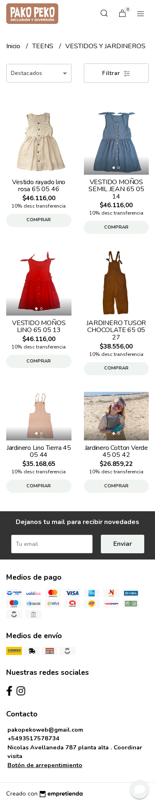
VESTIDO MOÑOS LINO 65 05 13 (38, 326)
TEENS (43, 46)
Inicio (14, 46)
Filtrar (112, 73)
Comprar (38, 220)
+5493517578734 (33, 738)
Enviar (122, 543)
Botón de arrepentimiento (44, 765)
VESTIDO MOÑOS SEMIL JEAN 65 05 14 (116, 189)
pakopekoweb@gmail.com (45, 729)
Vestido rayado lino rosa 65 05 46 (38, 186)
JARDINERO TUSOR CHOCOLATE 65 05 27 (116, 330)
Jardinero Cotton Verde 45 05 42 (116, 451)
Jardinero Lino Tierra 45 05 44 (39, 451)
